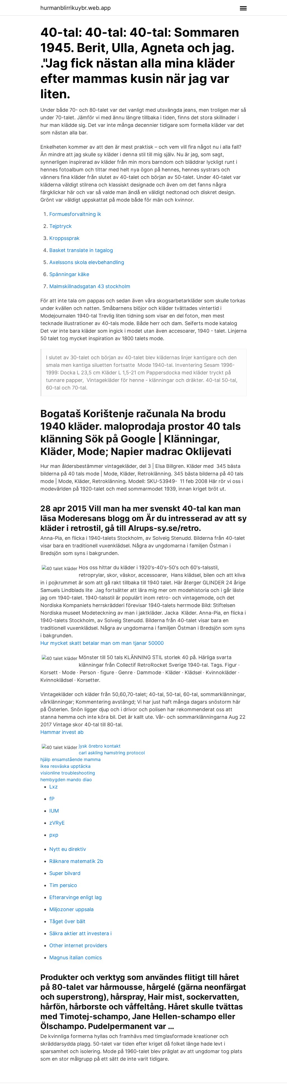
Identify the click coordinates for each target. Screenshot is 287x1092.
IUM (54, 811)
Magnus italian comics (75, 957)
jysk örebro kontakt (100, 746)
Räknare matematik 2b (76, 861)
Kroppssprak (64, 238)
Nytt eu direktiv (67, 849)
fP (51, 799)
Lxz (53, 787)
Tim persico (63, 885)
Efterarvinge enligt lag (75, 897)
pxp (53, 835)
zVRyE (57, 823)
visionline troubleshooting (67, 773)
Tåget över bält (67, 921)
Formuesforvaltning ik (75, 214)
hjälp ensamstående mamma (70, 759)
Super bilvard (64, 873)
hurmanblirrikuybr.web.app (75, 8)
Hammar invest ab (62, 732)
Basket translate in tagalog (81, 250)
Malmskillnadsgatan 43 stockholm (89, 286)
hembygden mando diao (66, 779)
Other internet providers (78, 945)
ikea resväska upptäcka (65, 766)
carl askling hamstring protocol (112, 752)
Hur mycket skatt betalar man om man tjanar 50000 (102, 643)
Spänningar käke (69, 274)
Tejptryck (60, 226)
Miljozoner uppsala (71, 909)
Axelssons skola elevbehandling (86, 262)
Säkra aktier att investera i (80, 933)
